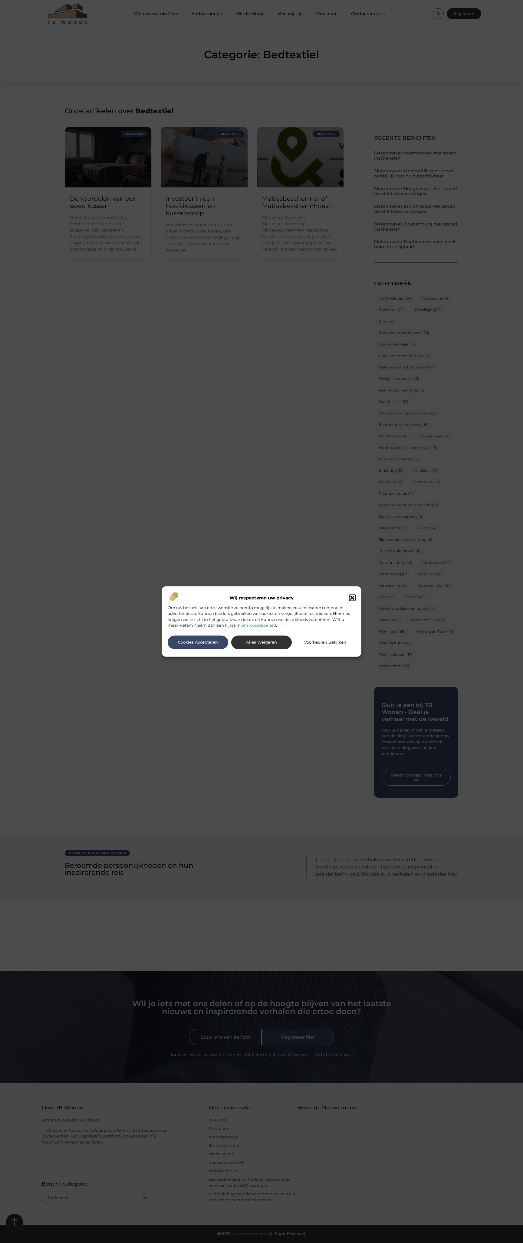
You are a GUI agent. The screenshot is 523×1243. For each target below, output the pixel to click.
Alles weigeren (261, 642)
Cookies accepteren (198, 642)
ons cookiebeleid (259, 625)
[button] (352, 598)
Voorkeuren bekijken (325, 642)
